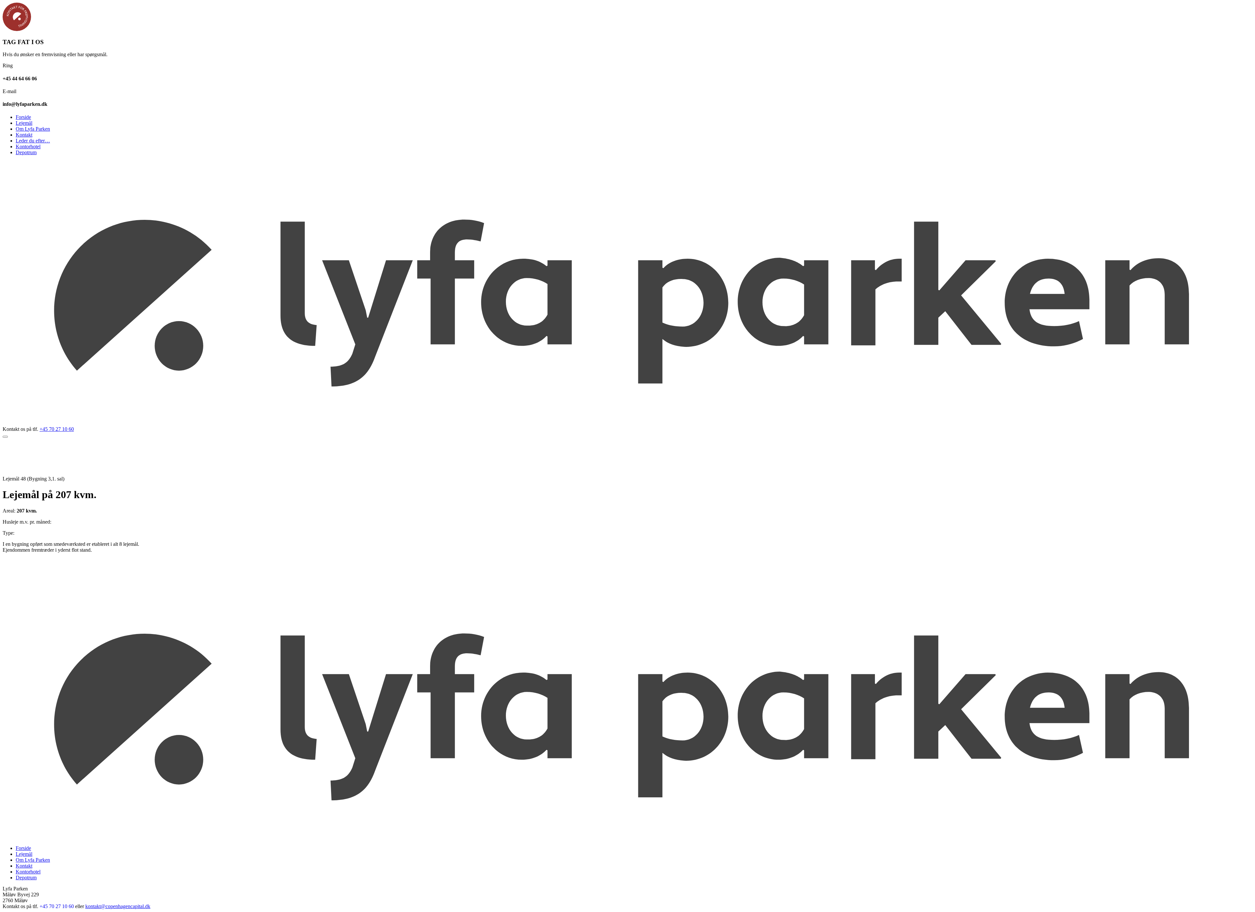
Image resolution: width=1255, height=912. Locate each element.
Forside (23, 117)
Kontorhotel (28, 146)
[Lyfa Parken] (627, 423)
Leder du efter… (33, 140)
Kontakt (24, 135)
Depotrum (26, 152)
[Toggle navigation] (5, 437)
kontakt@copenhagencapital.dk (117, 906)
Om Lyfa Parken (33, 129)
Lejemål (24, 123)
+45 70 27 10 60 (57, 429)
